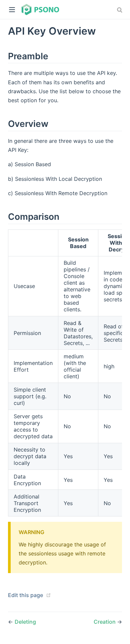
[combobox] (120, 10)
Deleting (25, 621)
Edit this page (25, 595)
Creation (105, 621)
